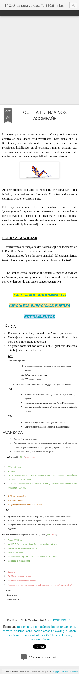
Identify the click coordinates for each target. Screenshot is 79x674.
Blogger (56, 671)
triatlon (46, 639)
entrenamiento (30, 635)
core (29, 631)
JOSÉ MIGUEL (62, 620)
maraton (34, 639)
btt (53, 626)
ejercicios (13, 635)
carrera (7, 631)
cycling (59, 631)
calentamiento (65, 626)
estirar (46, 635)
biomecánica (41, 626)
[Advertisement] (39, 60)
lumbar (66, 635)
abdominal (24, 626)
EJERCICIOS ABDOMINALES (39, 295)
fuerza (56, 635)
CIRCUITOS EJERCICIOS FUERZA (39, 305)
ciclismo (19, 631)
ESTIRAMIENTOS (39, 316)
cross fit (48, 631)
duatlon (71, 631)
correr (38, 631)
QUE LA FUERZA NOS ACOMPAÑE (45, 115)
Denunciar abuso (69, 671)
